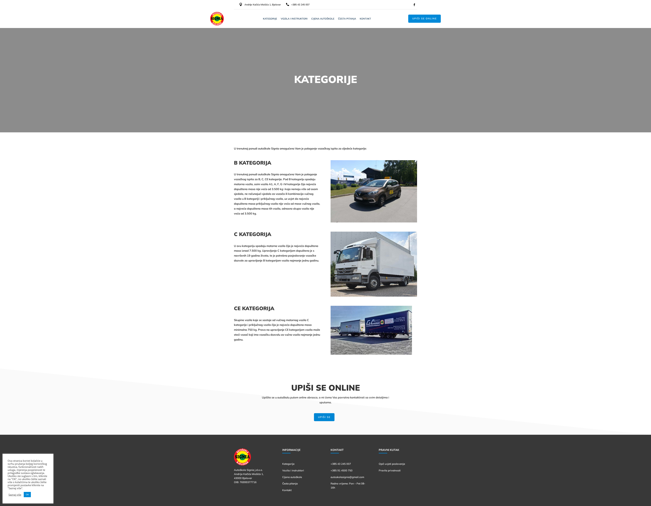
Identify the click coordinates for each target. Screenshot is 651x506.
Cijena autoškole (322, 18)
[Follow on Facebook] (414, 4)
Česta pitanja (347, 18)
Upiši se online (424, 18)
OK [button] (27, 494)
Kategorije (270, 18)
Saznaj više (14, 494)
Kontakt (365, 18)
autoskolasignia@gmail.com (347, 477)
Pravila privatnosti (390, 470)
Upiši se (324, 417)
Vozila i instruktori (294, 18)
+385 (341, 463)
